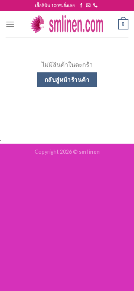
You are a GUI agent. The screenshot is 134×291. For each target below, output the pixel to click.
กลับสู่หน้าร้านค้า (67, 79)
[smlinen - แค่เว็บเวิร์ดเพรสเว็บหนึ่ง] (67, 24)
